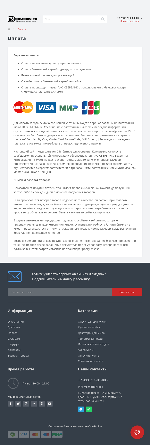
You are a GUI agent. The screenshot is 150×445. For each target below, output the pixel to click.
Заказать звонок (130, 21)
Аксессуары (86, 350)
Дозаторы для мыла (91, 333)
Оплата (13, 333)
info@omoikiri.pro (90, 387)
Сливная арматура (90, 361)
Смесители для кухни (92, 321)
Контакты (14, 350)
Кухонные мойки (89, 327)
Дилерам (14, 338)
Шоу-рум (13, 344)
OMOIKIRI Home (88, 355)
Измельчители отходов (93, 344)
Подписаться (127, 292)
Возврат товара (18, 355)
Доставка (14, 327)
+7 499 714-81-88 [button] (92, 380)
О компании (16, 321)
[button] (129, 17)
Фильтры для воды (90, 338)
